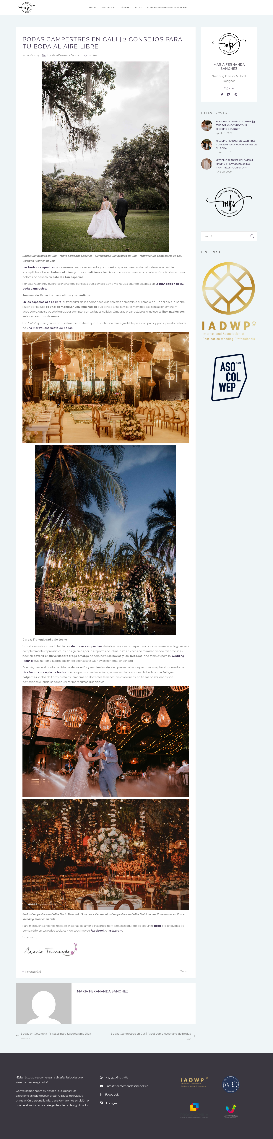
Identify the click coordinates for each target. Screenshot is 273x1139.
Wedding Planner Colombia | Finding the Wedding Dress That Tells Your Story (234, 164)
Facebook (97, 930)
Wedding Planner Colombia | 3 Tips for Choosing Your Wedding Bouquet (235, 125)
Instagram (115, 930)
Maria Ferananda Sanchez (66, 55)
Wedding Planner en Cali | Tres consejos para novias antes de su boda (236, 144)
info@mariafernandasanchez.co (128, 1086)
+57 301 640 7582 (117, 1077)
